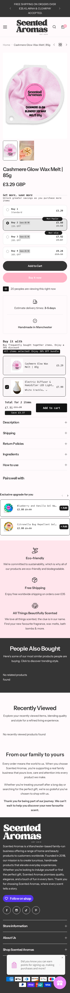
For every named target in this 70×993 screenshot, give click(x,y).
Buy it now (35, 277)
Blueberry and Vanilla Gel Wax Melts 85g (37, 506)
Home (6, 44)
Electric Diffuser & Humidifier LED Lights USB (39, 385)
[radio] (35, 211)
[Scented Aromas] (32, 27)
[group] (35, 96)
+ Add (64, 508)
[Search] (54, 27)
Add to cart (51, 408)
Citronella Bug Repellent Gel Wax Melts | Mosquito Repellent (37, 524)
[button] (10, 8)
